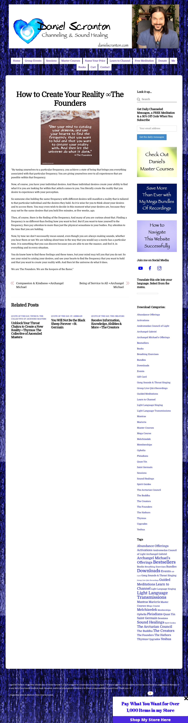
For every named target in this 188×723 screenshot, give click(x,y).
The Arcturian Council (149, 490)
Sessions (51, 60)
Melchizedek (144, 439)
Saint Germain (144, 467)
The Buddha (143, 495)
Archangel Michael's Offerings (153, 337)
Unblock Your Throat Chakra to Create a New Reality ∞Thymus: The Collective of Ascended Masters (27, 330)
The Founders (144, 506)
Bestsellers (143, 343)
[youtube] (141, 268)
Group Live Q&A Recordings (152, 388)
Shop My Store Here (150, 719)
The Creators (117, 316)
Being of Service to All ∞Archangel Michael (101, 285)
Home (16, 60)
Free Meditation (144, 60)
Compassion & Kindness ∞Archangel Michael (40, 285)
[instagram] (160, 268)
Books (82, 67)
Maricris (141, 422)
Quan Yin (142, 461)
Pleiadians (142, 456)
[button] (150, 706)
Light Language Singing (150, 405)
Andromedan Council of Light (153, 326)
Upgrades (142, 524)
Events (140, 371)
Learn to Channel (120, 60)
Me (173, 60)
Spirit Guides (144, 484)
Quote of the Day (20, 316)
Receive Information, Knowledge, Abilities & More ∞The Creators (106, 323)
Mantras (141, 416)
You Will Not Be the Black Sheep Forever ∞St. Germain (68, 323)
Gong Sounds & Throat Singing (154, 382)
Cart (93, 67)
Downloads (143, 365)
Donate (162, 60)
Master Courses (70, 60)
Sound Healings (145, 478)
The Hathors (143, 512)
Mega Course (144, 433)
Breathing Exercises (148, 354)
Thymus (141, 518)
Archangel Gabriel (147, 331)
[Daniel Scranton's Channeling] (94, 47)
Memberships (144, 444)
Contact (105, 67)
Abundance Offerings (148, 314)
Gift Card (142, 376)
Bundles (141, 360)
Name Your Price (95, 60)
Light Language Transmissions (154, 410)
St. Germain (76, 316)
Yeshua (141, 529)
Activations (143, 320)
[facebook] (150, 268)
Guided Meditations (147, 393)
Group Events (33, 60)
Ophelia (141, 450)
